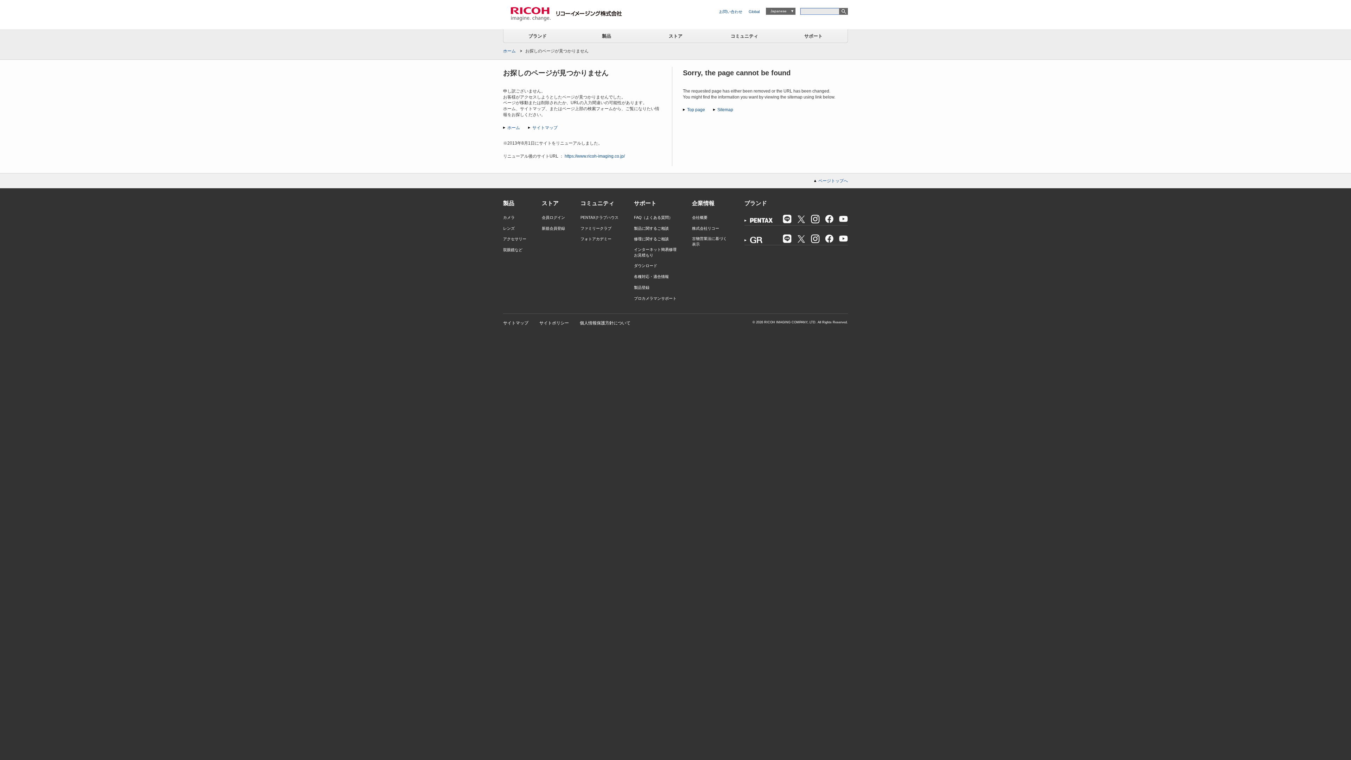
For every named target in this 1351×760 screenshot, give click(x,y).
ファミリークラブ (596, 228)
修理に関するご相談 (651, 239)
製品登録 (641, 287)
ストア (676, 36)
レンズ (509, 228)
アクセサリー (514, 239)
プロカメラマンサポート (655, 298)
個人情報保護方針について (605, 323)
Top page (696, 109)
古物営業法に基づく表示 (709, 241)
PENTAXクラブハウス (600, 217)
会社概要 (700, 217)
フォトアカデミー (596, 239)
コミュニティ (744, 36)
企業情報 (703, 203)
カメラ (509, 217)
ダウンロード (645, 266)
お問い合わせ (730, 12)
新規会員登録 (553, 228)
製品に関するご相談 (651, 228)
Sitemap (725, 109)
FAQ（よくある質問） (653, 217)
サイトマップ (545, 127)
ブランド (537, 36)
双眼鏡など (512, 250)
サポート (813, 36)
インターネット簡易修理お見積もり (655, 252)
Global (754, 12)
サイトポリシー (554, 323)
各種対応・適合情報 (651, 276)
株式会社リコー (705, 228)
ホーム (509, 51)
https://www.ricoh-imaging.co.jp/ (595, 156)
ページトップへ (833, 180)
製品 (606, 36)
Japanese (778, 11)
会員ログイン (553, 217)
